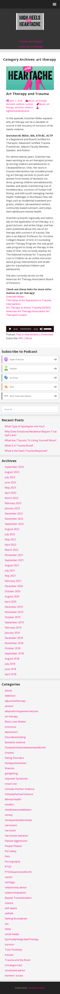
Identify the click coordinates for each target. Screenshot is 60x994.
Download (47, 334)
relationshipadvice (15, 892)
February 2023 (13, 503)
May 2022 (10, 539)
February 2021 (13, 581)
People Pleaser (13, 846)
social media (12, 934)
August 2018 (12, 658)
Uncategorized (13, 965)
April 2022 (10, 544)
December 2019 (14, 607)
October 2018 (12, 648)
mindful (9, 804)
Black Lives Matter (15, 721)
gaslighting (11, 773)
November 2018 (14, 643)
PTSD (8, 866)
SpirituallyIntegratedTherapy (21, 939)
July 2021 (10, 570)
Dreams (9, 752)
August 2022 (12, 529)
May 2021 (10, 575)
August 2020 (12, 596)
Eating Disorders (14, 758)
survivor (29, 104)
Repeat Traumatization (18, 897)
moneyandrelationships (18, 820)
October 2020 (12, 591)
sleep (8, 929)
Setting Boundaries (16, 918)
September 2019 (14, 622)
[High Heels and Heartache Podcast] (30, 21)
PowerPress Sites (36, 987)
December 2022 (14, 513)
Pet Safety (10, 851)
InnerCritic (11, 783)
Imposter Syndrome (16, 778)
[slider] (48, 328)
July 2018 (10, 664)
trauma (9, 955)
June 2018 (10, 669)
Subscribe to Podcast (31, 46)
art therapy (41, 100)
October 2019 (12, 617)
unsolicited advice (15, 970)
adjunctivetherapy (15, 701)
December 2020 (14, 586)
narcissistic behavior (16, 835)
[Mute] (41, 328)
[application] (30, 329)
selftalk (9, 913)
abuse (31, 100)
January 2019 (12, 632)
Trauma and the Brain (17, 960)
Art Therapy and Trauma (27, 93)
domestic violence (15, 104)
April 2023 (10, 492)
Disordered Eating (15, 737)
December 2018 (14, 638)
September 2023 (14, 467)
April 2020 (10, 601)
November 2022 (14, 518)
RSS (21, 338)
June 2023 (10, 482)
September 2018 (14, 653)
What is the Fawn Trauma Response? (26, 450)
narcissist (10, 830)
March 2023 (11, 498)
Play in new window (27, 334)
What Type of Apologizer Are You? (24, 426)
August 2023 (12, 472)
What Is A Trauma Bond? (19, 445)
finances (9, 768)
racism (8, 877)
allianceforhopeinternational (21, 711)
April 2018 (10, 674)
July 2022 (10, 534)
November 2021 (14, 555)
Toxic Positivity (13, 949)
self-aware (11, 908)
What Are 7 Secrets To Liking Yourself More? (30, 440)
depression (11, 732)
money (9, 815)
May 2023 (10, 487)
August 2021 (12, 565)
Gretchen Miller (15, 296)
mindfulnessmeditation (18, 809)
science (9, 903)
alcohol (9, 706)
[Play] (10, 328)
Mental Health (13, 799)
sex (7, 923)
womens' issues (14, 975)
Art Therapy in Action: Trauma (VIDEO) (28, 307)
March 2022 (11, 549)
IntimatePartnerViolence (19, 794)
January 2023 (12, 508)
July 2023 (10, 477)
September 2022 (14, 524)
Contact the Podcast (30, 41)
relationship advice (15, 887)
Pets (7, 856)
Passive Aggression (16, 840)
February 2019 (13, 627)
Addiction (10, 695)
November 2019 (14, 612)
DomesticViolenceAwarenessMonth (25, 747)
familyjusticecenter (15, 763)
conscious (10, 726)
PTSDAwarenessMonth (18, 872)
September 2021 (14, 560)
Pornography (12, 861)
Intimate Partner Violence (19, 789)
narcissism (11, 825)
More (29, 338)
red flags (10, 882)
